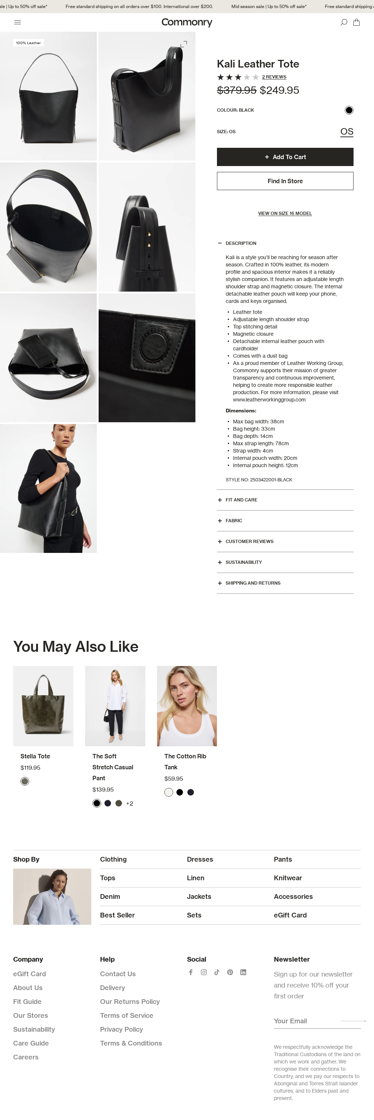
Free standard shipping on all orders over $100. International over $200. (133, 6)
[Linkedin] (243, 972)
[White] (168, 792)
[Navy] (107, 803)
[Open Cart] (356, 22)
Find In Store (285, 181)
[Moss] (24, 781)
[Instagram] (203, 972)
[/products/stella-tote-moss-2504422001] (43, 706)
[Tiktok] (217, 972)
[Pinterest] (230, 972)
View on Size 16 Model (285, 213)
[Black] (349, 110)
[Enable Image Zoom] (184, 42)
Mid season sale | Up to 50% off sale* (262, 6)
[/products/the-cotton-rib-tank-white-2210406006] (187, 706)
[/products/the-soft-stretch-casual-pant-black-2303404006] (115, 706)
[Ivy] (118, 803)
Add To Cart (289, 157)
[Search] (344, 22)
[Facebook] (190, 972)
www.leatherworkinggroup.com (269, 399)
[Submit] (353, 1021)
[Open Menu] (17, 22)
